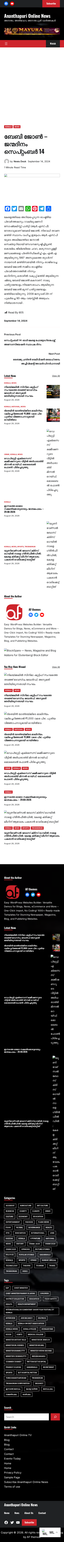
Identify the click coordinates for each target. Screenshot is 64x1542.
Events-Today (12, 1458)
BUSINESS (10, 1211)
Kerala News (12, 1329)
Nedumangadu (38, 1356)
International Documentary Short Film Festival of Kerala (30, 1311)
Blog (7, 1440)
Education (34, 1299)
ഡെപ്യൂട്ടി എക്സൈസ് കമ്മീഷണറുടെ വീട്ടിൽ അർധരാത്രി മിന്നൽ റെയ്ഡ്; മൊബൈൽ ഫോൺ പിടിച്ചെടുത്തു (23, 462)
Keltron (42, 1318)
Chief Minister (20, 1288)
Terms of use (12, 1486)
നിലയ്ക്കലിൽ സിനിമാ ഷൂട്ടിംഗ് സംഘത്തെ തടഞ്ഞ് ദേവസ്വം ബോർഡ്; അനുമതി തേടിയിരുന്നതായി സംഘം (21, 391)
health (9, 1304)
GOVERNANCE (34, 1227)
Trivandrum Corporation (18, 1383)
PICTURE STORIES (42, 1249)
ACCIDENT (10, 1206)
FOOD (8, 1227)
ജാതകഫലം (48, 1389)
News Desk (20, 161)
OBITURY (20, 1244)
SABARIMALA (45, 1255)
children (44, 1293)
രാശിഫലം (27, 1394)
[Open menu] (6, 44)
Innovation (20, 1233)
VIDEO (25, 1271)
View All (56, 376)
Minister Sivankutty (15, 1351)
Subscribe (29, 1522)
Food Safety (51, 1299)
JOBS (52, 1233)
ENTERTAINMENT (13, 1222)
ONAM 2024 (50, 1244)
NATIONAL (15, 407)
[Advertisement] (32, 85)
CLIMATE (36, 1211)
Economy (23, 1216)
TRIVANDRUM (30, 547)
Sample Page (12, 1477)
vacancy (39, 1383)
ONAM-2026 (34, 1244)
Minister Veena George (41, 1351)
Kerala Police (29, 1329)
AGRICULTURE (25, 1206)
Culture (9, 1216)
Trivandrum (37, 1378)
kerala (9, 1323)
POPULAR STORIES (26, 1255)
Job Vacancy (27, 1318)
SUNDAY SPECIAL (49, 1260)
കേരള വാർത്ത (32, 1389)
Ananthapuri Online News (27, 15)
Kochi (8, 1334)
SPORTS (20, 547)
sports (9, 1373)
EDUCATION (38, 1216)
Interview (10, 1318)
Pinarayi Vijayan (13, 1367)
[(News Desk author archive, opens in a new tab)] (6, 163)
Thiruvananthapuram (16, 1378)
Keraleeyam (47, 1329)
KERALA (8, 127)
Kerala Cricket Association (31, 1323)
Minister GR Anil (36, 1345)
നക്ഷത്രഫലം (11, 1394)
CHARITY (23, 1211)
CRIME (6, 454)
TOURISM (40, 1266)
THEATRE (27, 1266)
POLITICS (9, 1255)
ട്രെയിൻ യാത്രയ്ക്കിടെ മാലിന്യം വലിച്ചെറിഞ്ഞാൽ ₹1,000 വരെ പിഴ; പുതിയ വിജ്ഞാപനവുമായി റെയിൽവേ (23, 415)
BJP (7, 1288)
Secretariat (48, 1367)
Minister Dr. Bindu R (41, 1340)
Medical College (35, 1334)
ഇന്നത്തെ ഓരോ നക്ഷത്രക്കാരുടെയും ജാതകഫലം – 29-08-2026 (24, 508)
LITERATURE (35, 1238)
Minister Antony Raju (16, 1340)
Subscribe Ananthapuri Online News (26, 1482)
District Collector (15, 1299)
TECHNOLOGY (12, 1266)
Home (7, 1463)
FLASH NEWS (43, 1222)
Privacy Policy (12, 1472)
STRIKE (34, 1260)
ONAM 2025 (11, 1249)
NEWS (17, 127)
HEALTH (49, 1227)
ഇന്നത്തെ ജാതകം (13, 1389)
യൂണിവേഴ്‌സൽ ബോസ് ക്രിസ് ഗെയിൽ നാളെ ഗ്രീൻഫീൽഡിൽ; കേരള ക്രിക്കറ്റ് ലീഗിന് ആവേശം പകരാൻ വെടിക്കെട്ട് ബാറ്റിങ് (22, 555)
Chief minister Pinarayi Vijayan (20, 1293)
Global (19, 1227)
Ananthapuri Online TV (18, 1435)
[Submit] (55, 1416)
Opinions (25, 1249)
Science (9, 1260)
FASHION (29, 1222)
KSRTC (19, 1334)
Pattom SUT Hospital (36, 1362)
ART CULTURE (42, 1206)
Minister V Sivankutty (16, 1356)
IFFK (8, 1233)
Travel (52, 1266)
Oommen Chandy (14, 1362)
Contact (9, 1449)
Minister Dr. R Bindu (15, 1345)
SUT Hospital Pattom (27, 1373)
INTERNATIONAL (37, 1233)
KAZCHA (9, 1238)
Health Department (27, 1304)
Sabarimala (32, 1367)
